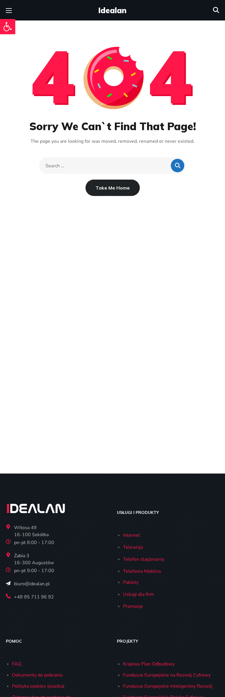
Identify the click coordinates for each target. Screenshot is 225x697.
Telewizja (133, 547)
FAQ (16, 664)
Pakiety (131, 582)
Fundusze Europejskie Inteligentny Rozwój (167, 686)
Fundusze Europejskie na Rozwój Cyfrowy (167, 675)
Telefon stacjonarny (143, 559)
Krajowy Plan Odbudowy (149, 664)
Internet (131, 535)
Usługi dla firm (138, 594)
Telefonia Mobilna (142, 571)
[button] (7, 26)
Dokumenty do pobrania (37, 675)
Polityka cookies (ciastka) (38, 686)
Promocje (133, 606)
